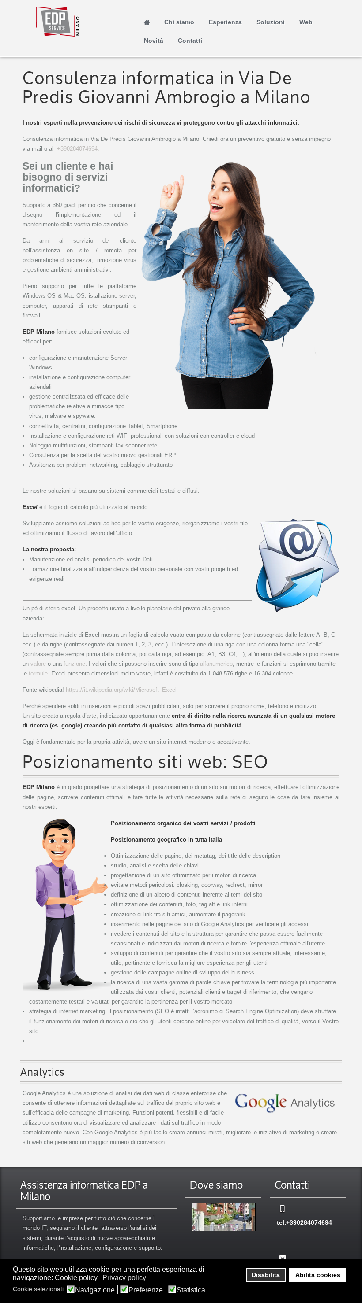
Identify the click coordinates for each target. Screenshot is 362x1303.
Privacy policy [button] (124, 1277)
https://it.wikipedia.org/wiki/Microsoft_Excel (121, 690)
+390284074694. (78, 148)
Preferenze (145, 1290)
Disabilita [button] (266, 1274)
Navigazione (95, 1290)
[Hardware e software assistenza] (223, 1217)
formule (38, 673)
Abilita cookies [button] (317, 1274)
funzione (74, 664)
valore (38, 664)
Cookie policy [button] (76, 1277)
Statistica (191, 1290)
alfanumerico (216, 664)
